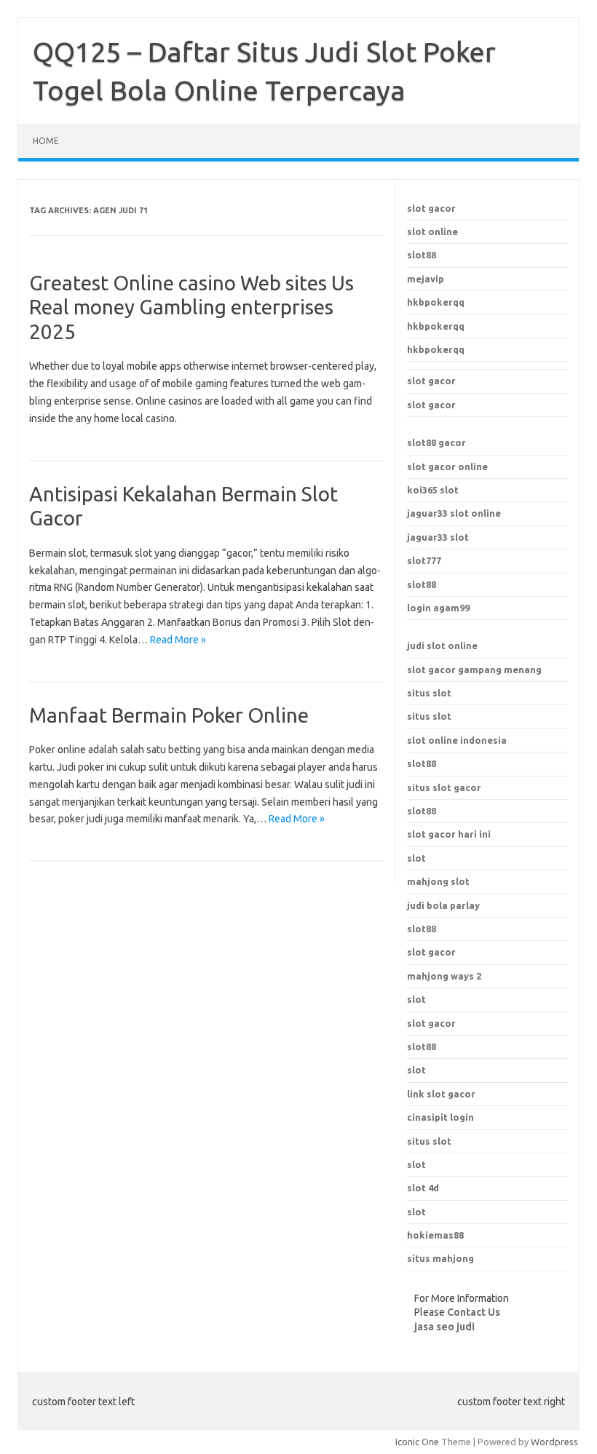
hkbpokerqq (435, 302)
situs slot (429, 693)
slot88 (421, 255)
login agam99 (438, 608)
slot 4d (423, 1188)
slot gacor (431, 208)
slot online (432, 231)
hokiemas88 (435, 1235)
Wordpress (554, 1442)
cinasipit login (440, 1117)
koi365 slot (433, 490)
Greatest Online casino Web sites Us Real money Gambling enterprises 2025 (191, 307)
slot (416, 999)
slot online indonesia (457, 740)
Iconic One (417, 1442)
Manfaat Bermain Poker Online (169, 715)
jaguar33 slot (438, 537)
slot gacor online (447, 466)
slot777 (424, 560)
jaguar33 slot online (454, 513)
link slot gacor (441, 1094)
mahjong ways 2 (444, 976)
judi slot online (442, 645)
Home (46, 141)
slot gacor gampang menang (474, 669)
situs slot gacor (444, 787)
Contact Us (473, 1312)
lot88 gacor (436, 442)
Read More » (178, 639)
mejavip (425, 279)
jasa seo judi (444, 1326)
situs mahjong (440, 1258)
